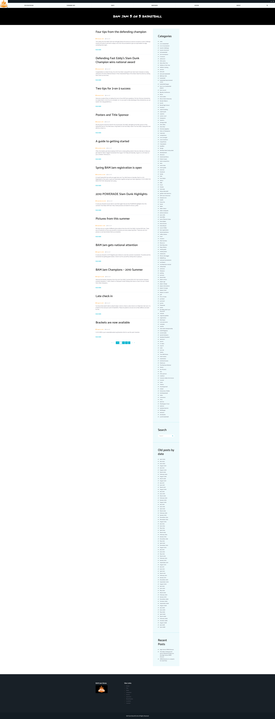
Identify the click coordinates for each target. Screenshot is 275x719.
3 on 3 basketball (164, 44)
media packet (163, 252)
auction (162, 70)
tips (161, 372)
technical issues (164, 361)
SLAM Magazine (164, 331)
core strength (163, 138)
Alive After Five (164, 63)
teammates (163, 359)
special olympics (164, 335)
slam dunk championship (166, 329)
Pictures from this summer (113, 218)
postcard (162, 301)
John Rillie (162, 217)
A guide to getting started (112, 141)
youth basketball (164, 417)
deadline (162, 146)
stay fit (162, 346)
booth (161, 103)
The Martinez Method (165, 365)
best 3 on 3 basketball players (165, 87)
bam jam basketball (165, 74)
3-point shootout (164, 50)
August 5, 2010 (100, 329)
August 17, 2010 (100, 252)
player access (163, 280)
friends (162, 187)
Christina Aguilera (164, 129)
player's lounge (164, 288)
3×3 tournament (164, 55)
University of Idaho (165, 391)
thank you (162, 363)
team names (163, 357)
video (161, 395)
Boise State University (166, 99)
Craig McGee (163, 142)
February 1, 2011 (100, 39)
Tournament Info (71, 5)
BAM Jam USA (163, 76)
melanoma (162, 254)
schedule (162, 324)
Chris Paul (162, 127)
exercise (162, 170)
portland (162, 299)
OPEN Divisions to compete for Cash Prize (167, 660)
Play (127, 688)
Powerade (162, 305)
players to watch (164, 292)
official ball (163, 267)
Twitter (162, 385)
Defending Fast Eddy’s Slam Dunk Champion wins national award (117, 60)
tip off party (163, 369)
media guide (163, 249)
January (163, 500)
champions (163, 118)
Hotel (161, 204)
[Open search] (267, 5)
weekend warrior (164, 408)
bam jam (162, 72)
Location (196, 5)
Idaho (161, 206)
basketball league (164, 84)
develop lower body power (167, 150)
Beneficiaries (155, 5)
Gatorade (162, 189)
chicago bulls (163, 122)
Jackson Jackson (164, 213)
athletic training (164, 67)
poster (161, 303)
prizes (161, 308)
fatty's (161, 181)
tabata (161, 352)
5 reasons (162, 57)
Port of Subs (163, 297)
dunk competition (164, 161)
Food (161, 185)
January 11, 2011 (100, 122)
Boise (161, 95)
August (163, 466)
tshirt (161, 382)
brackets (162, 107)
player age (162, 282)
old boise (162, 269)
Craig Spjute (163, 144)
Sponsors (128, 697)
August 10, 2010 (100, 277)
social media (163, 333)
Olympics (162, 271)
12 (123, 343)
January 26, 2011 (100, 69)
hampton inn (163, 198)
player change (163, 284)
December (164, 517)
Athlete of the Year (165, 65)
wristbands (163, 415)
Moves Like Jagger (164, 256)
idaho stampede (164, 211)
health (161, 200)
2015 (161, 42)
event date (163, 166)
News (127, 690)
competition (163, 135)
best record (163, 90)
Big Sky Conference (165, 92)
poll (161, 295)
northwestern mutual (165, 264)
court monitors (164, 140)
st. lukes (162, 344)
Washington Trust (164, 404)
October (163, 601)
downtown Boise (164, 157)
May (162, 528)
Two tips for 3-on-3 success (113, 88)
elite (161, 163)
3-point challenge (164, 48)
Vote (161, 400)
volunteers (163, 397)
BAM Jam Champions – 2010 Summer (119, 269)
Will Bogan (162, 410)
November (164, 520)
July (162, 461)
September (164, 563)
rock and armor (164, 322)
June (162, 464)
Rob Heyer (162, 320)
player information (165, 286)
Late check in (104, 296)
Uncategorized (164, 387)
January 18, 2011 (100, 95)
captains (162, 114)
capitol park (163, 112)
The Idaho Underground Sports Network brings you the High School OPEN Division (167, 654)
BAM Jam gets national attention (117, 245)
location (162, 239)
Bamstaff (108, 39)
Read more (98, 50)
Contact (238, 5)
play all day (163, 277)
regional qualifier (164, 316)
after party (163, 61)
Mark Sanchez (163, 241)
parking (162, 273)
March (163, 472)
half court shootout (165, 196)
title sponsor (163, 374)
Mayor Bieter (163, 247)
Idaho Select (163, 209)
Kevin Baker (163, 221)
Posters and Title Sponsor (112, 115)
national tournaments (165, 260)
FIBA (161, 183)
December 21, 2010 (101, 148)
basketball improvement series (166, 81)
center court (163, 116)
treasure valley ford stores (167, 378)
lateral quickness (164, 232)
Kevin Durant (163, 224)
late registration (164, 230)
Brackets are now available (113, 322)
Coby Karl (162, 133)
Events (112, 5)
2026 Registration (28, 5)
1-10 (117, 343)
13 (126, 343)
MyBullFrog (163, 258)
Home (127, 686)
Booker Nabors (164, 101)
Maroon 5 (162, 243)
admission (162, 59)
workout (162, 413)
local (161, 237)
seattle (162, 326)
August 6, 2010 (100, 303)
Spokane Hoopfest (165, 337)
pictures (162, 275)
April (162, 459)
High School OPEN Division (167, 650)
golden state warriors (165, 193)
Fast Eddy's (163, 178)
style (161, 348)
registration (163, 318)
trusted (162, 380)
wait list (162, 402)
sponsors (162, 339)
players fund (163, 290)
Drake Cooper (163, 159)
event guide (163, 168)
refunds (162, 314)
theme (161, 367)
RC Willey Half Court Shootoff (165, 310)
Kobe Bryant (163, 226)
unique (161, 389)
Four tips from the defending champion (121, 31)
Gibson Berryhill (164, 191)
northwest (162, 262)
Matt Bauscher (163, 245)
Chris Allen (162, 125)
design (161, 148)
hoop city (162, 202)
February (163, 474)
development (163, 153)
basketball (162, 78)
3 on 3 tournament (164, 46)
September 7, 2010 (101, 226)
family (161, 174)
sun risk (162, 350)
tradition (162, 376)
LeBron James (163, 234)
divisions (162, 155)
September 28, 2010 (101, 201)
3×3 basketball (163, 52)
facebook (162, 172)
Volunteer (128, 692)
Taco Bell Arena (164, 354)
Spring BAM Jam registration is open (119, 167)
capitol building (164, 110)
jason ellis (162, 215)
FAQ (161, 176)
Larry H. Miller (163, 228)
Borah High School (164, 105)
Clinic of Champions (165, 131)
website (162, 406)
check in (162, 120)
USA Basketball (164, 393)
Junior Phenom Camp (165, 219)
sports (161, 342)
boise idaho (163, 97)
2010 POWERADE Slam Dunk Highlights (121, 194)
